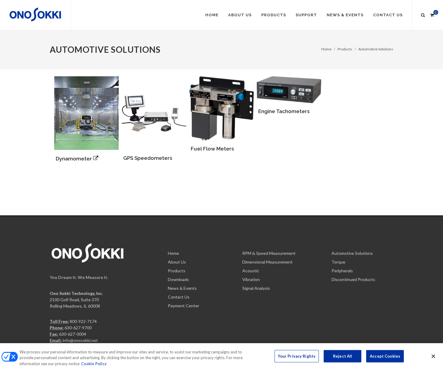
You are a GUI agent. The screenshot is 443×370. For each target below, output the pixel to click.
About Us (177, 261)
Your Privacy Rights (297, 355)
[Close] (433, 356)
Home (326, 49)
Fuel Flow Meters (212, 149)
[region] (221, 356)
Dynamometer (74, 159)
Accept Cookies (385, 355)
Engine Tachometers (283, 111)
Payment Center (183, 305)
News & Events (182, 288)
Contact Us (179, 296)
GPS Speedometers (147, 158)
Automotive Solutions (375, 49)
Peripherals (342, 270)
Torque (338, 261)
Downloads (178, 279)
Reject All (342, 355)
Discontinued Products (353, 279)
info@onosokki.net (80, 340)
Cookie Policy (94, 363)
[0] (432, 14)
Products (345, 49)
